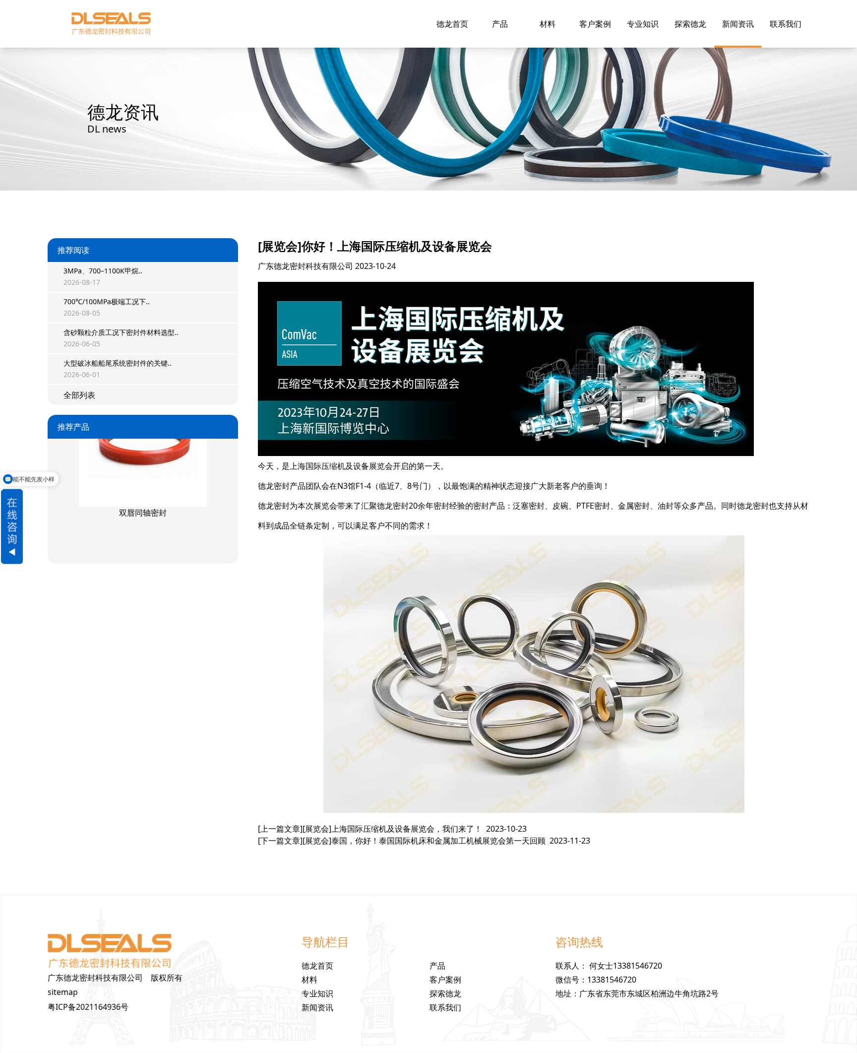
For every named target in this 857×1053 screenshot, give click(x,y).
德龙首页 (452, 23)
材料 (547, 23)
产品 (500, 23)
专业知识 (643, 23)
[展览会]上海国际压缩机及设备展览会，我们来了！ (392, 828)
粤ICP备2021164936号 (88, 1006)
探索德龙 (690, 23)
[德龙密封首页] (111, 24)
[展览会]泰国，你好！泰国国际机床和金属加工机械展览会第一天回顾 (424, 840)
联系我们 (785, 23)
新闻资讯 (738, 23)
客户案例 (595, 23)
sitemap (63, 992)
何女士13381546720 (625, 965)
